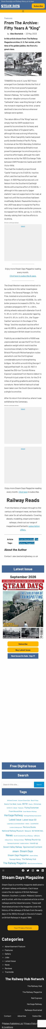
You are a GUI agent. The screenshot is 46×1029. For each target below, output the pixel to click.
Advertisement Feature (15, 946)
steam (16, 851)
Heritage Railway (13, 815)
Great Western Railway (30, 811)
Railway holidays (19, 840)
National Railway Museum (13, 831)
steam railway (34, 855)
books (19, 804)
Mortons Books (29, 827)
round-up (34, 843)
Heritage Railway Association (32, 815)
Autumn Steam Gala (24, 800)
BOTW (25, 804)
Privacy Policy (30, 1023)
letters (27, 823)
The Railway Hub (29, 859)
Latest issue (15, 819)
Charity (31, 804)
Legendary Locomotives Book (15, 823)
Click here (23, 492)
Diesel (15, 808)
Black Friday (34, 800)
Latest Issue (10, 961)
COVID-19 (9, 808)
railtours (37, 836)
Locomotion (34, 824)
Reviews (8, 968)
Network (28, 831)
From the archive (26, 539)
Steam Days (26, 851)
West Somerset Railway (35, 863)
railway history (9, 840)
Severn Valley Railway (12, 847)
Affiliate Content (12, 800)
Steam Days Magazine (18, 855)
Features (8, 18)
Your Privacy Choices (23, 928)
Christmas (37, 804)
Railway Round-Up (33, 839)
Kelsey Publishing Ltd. (13, 1023)
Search (39, 785)
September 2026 (23, 577)
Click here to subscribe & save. (23, 276)
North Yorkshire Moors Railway (23, 836)
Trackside (9, 972)
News (9, 835)
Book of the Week (10, 804)
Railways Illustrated (13, 843)
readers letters (24, 843)
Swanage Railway (15, 859)
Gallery (8, 954)
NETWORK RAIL (37, 831)
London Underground (16, 827)
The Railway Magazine (15, 863)
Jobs (7, 957)
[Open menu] (23, 11)
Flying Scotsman (31, 807)
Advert (23, 226)
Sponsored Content (32, 846)
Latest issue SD (29, 819)
